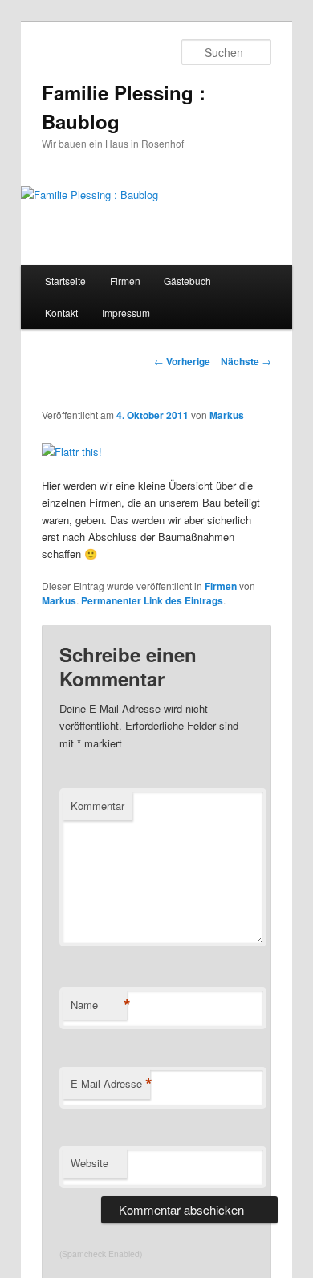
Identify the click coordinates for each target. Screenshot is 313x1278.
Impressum (126, 313)
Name (99, 1005)
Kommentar (97, 805)
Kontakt (61, 313)
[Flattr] (72, 451)
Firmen (125, 280)
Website (89, 1162)
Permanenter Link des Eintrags (152, 600)
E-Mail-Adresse (110, 1084)
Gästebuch (187, 280)
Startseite (65, 280)
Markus (226, 415)
